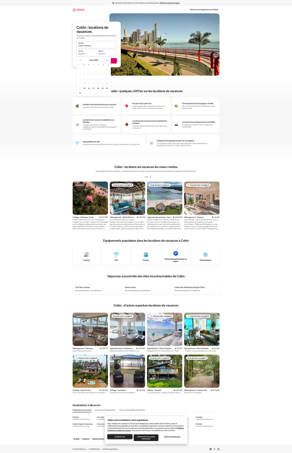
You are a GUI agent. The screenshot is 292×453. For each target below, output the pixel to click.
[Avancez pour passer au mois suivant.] (107, 60)
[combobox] (96, 45)
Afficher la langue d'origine (170, 3)
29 (102, 88)
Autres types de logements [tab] (105, 410)
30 (107, 88)
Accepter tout (120, 437)
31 (80, 93)
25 (84, 88)
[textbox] (86, 53)
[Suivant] (150, 177)
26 (89, 88)
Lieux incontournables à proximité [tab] (132, 410)
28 (98, 88)
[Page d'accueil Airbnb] (78, 9)
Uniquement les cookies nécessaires (146, 438)
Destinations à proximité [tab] (82, 410)
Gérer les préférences (172, 437)
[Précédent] (142, 177)
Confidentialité (94, 449)
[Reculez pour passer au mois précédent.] (80, 60)
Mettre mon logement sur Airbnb (204, 9)
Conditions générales (110, 449)
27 (93, 88)
